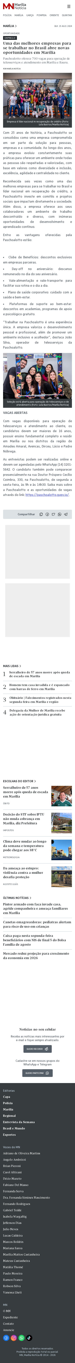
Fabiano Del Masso (15, 1185)
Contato (8, 1323)
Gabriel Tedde (12, 1210)
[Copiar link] (41, 514)
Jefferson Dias (12, 1223)
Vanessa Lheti (12, 1292)
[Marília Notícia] (14, 6)
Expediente (10, 1317)
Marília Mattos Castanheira (21, 1254)
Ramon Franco (12, 1280)
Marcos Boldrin (13, 1242)
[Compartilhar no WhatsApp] (60, 514)
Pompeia (42, 15)
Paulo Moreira (12, 1273)
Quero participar (34, 1073)
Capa (6, 1097)
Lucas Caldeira (12, 1235)
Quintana (67, 15)
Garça (30, 15)
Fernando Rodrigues (16, 1204)
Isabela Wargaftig (15, 1216)
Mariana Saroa (12, 1248)
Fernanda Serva (13, 1191)
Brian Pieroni (12, 1166)
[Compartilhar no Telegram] (66, 514)
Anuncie (8, 1330)
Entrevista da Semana (19, 1122)
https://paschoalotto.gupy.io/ (47, 494)
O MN (7, 1311)
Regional (9, 1116)
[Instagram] (14, 1338)
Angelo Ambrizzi (14, 1159)
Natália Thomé (13, 1267)
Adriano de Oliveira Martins (21, 1153)
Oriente (54, 15)
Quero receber (34, 1049)
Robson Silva (12, 1286)
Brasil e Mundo (14, 1128)
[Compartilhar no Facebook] (47, 514)
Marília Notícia (14, 69)
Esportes (9, 1135)
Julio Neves (10, 1229)
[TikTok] (29, 1338)
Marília (19, 15)
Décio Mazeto (12, 1178)
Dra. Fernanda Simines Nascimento (26, 1197)
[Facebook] (6, 1338)
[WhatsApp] (21, 1338)
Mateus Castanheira (16, 1261)
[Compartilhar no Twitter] (53, 514)
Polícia (7, 15)
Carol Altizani (12, 1172)
